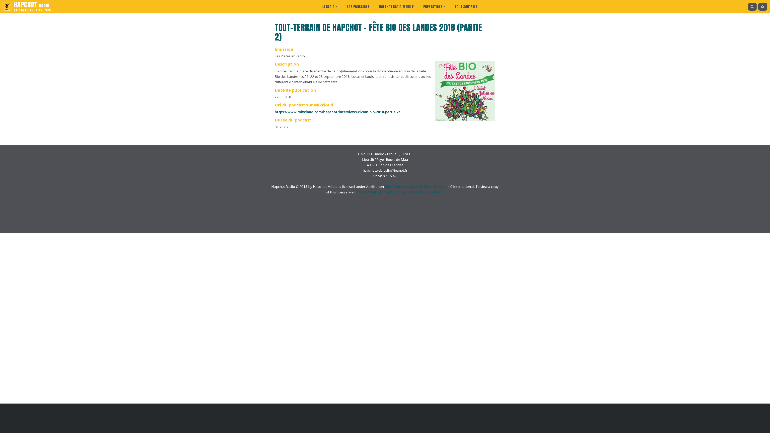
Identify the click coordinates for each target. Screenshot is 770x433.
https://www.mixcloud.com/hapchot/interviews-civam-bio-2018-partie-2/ (337, 112)
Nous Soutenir (466, 6)
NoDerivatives (430, 186)
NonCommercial (399, 186)
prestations (433, 6)
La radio (328, 6)
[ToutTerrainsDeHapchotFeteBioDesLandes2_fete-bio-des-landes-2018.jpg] (463, 93)
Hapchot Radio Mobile (396, 6)
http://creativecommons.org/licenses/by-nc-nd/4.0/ (400, 192)
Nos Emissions (358, 6)
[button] (762, 7)
